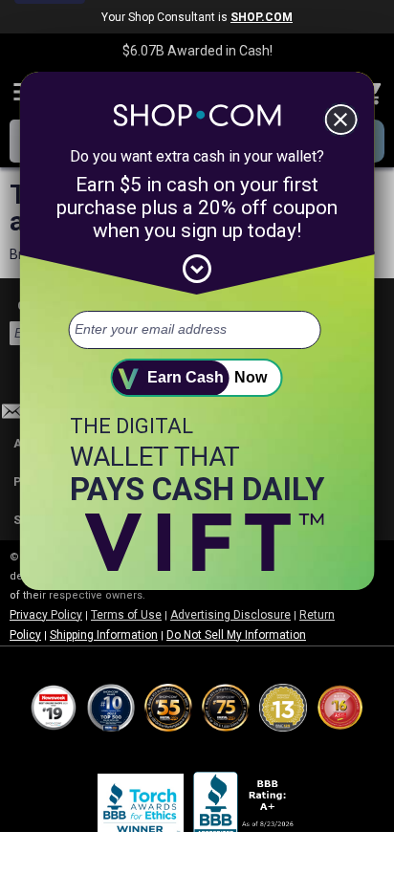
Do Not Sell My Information (236, 635)
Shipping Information (104, 635)
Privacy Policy (46, 615)
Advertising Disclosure (230, 615)
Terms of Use (126, 615)
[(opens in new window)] (244, 807)
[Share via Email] (12, 416)
